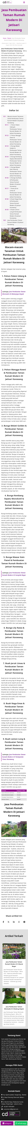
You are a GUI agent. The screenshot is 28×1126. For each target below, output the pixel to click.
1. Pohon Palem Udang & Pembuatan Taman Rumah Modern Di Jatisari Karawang (16, 129)
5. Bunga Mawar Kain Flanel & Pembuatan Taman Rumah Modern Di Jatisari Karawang (16, 171)
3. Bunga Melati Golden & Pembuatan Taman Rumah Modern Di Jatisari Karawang (16, 150)
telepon (8, 1123)
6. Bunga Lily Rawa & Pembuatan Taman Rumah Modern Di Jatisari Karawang (15, 182)
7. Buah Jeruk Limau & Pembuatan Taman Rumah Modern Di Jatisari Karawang (16, 193)
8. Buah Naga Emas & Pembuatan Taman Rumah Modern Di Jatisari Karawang (16, 203)
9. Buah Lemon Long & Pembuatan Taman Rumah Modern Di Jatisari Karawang (16, 214)
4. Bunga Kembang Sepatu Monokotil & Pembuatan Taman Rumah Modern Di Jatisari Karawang (16, 161)
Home (4, 38)
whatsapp (21, 1123)
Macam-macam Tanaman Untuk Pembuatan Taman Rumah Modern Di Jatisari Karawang (15, 119)
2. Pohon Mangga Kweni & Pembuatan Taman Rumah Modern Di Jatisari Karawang (16, 140)
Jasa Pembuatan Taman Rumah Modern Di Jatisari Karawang (15, 222)
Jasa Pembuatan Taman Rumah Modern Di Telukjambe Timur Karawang (14, 756)
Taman (9, 38)
